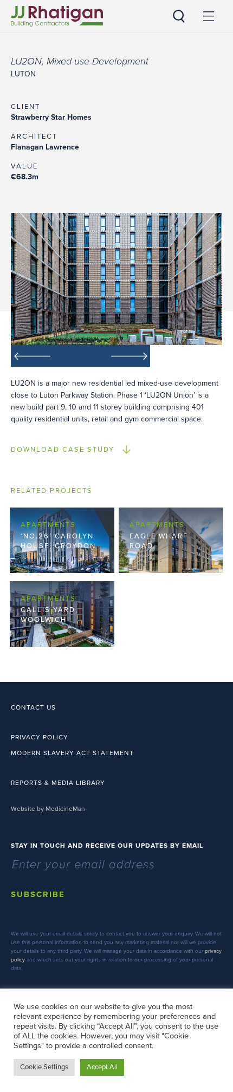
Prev (46, 356)
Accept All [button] (102, 1067)
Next (116, 356)
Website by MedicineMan (48, 808)
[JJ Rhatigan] (57, 16)
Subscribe (38, 894)
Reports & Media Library (58, 782)
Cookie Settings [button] (44, 1067)
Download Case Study (62, 449)
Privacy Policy (39, 737)
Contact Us (33, 707)
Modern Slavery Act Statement (72, 753)
